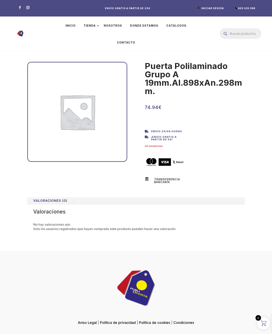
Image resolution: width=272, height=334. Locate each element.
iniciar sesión (212, 8)
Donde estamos (144, 25)
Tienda (90, 25)
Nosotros (113, 25)
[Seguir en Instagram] (28, 7)
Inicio (71, 25)
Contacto (126, 42)
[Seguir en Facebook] (20, 7)
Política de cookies (154, 323)
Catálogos (176, 25)
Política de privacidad (118, 323)
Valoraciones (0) (50, 201)
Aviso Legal (87, 323)
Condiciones (183, 323)
